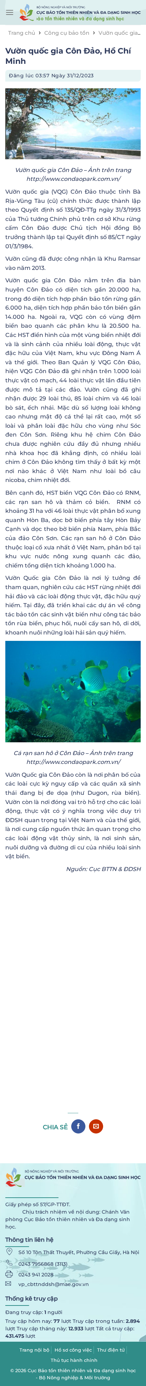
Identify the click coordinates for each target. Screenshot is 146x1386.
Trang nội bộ (34, 1350)
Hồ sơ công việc (73, 1350)
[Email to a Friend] (96, 1126)
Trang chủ (21, 32)
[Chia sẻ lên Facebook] (78, 1126)
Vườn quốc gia (118, 32)
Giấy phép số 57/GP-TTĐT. (37, 1204)
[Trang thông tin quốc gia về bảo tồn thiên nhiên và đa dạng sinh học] (80, 13)
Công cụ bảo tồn (66, 32)
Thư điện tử (111, 1350)
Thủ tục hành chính (74, 1360)
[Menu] (9, 12)
